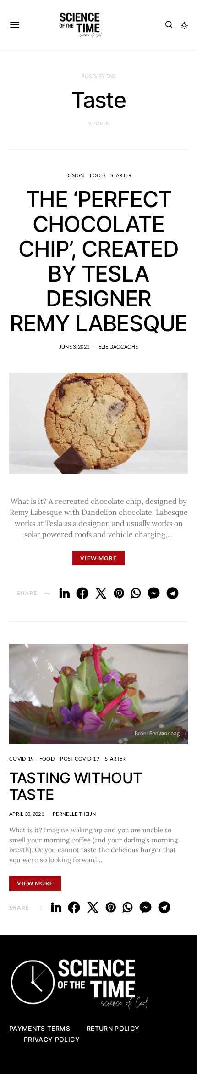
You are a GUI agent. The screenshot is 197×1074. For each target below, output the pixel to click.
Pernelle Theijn (74, 814)
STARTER (120, 175)
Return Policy (113, 1028)
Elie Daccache (118, 347)
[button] (184, 25)
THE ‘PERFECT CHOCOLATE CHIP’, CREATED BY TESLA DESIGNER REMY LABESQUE (98, 261)
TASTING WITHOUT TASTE (75, 786)
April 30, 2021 (26, 814)
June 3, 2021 (74, 347)
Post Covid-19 (79, 759)
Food (97, 175)
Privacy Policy (52, 1039)
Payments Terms (39, 1028)
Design (75, 175)
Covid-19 (21, 759)
